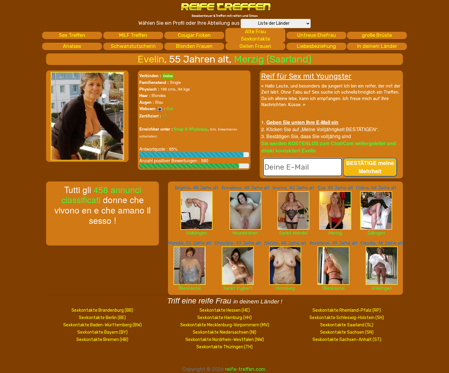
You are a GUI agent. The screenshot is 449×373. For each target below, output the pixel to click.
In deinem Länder (377, 46)
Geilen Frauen (255, 46)
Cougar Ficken (194, 35)
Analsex (72, 46)
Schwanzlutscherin (133, 46)
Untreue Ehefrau (316, 35)
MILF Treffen (133, 35)
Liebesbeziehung (316, 46)
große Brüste (377, 35)
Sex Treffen (72, 35)
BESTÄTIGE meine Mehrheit (370, 167)
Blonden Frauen (194, 46)
